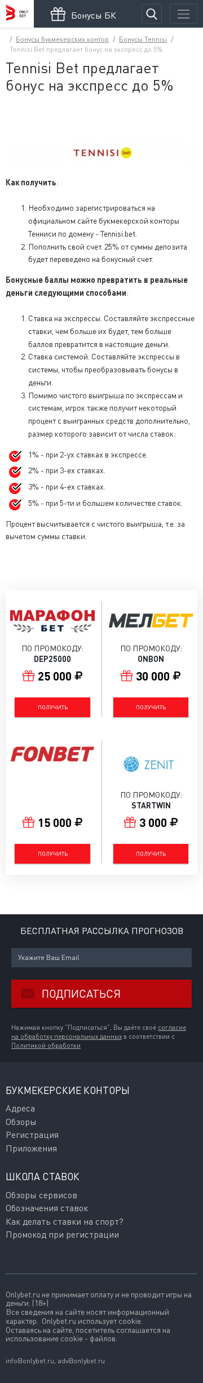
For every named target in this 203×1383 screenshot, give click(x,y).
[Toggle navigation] (183, 14)
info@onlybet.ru (30, 1361)
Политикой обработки (46, 1046)
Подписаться (81, 993)
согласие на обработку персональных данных (98, 1032)
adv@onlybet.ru (81, 1361)
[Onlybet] (17, 14)
